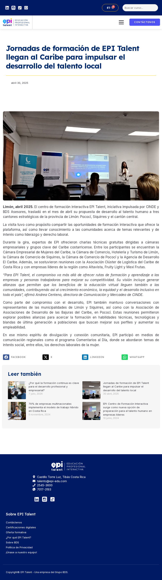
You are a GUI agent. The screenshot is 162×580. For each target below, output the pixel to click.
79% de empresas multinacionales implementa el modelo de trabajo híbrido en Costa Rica (53, 407)
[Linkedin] (7, 8)
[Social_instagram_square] (13, 8)
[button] (121, 22)
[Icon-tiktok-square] (20, 8)
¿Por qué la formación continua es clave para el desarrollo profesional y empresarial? (54, 386)
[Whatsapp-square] (26, 8)
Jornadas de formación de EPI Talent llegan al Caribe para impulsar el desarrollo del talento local (126, 386)
